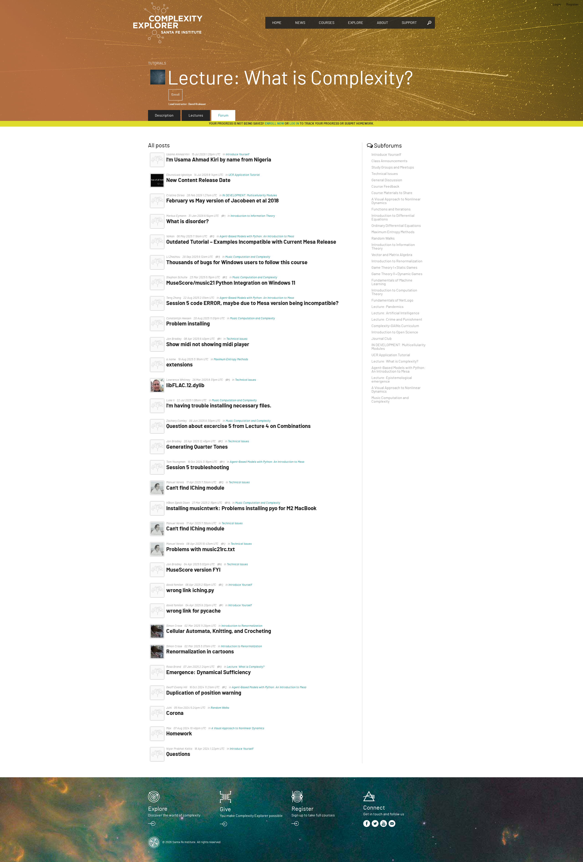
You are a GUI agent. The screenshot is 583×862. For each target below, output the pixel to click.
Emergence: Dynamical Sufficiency (208, 672)
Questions (178, 754)
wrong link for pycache (193, 611)
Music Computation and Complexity (247, 257)
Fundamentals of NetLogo (392, 300)
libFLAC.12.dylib (185, 385)
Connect (374, 808)
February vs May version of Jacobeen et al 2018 (222, 201)
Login (557, 4)
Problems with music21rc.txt (200, 549)
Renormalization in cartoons (200, 652)
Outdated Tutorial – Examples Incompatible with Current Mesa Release (251, 242)
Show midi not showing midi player (207, 344)
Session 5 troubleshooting (197, 467)
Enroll (175, 94)
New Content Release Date (198, 180)
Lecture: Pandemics (387, 307)
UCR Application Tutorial (244, 175)
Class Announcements (389, 161)
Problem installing (188, 324)
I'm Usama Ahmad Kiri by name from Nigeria (218, 160)
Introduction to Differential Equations (392, 217)
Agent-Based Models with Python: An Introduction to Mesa (257, 236)
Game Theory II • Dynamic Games (396, 274)
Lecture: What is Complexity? (245, 666)
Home (276, 23)
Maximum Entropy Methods (231, 359)
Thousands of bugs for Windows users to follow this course (236, 262)
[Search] (429, 23)
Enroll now (274, 123)
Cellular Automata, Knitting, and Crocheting (218, 631)
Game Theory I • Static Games (394, 267)
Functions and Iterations (391, 209)
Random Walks (220, 707)
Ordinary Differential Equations (396, 226)
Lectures (196, 115)
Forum (223, 115)
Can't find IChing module (195, 488)
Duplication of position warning (203, 693)
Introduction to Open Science (394, 332)
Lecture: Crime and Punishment (396, 319)
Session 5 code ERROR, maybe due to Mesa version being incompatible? (252, 303)
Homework (179, 734)
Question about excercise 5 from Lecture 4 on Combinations (238, 426)
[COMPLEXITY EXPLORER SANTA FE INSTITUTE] (197, 22)
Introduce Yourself (237, 154)
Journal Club (381, 338)
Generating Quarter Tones (197, 447)
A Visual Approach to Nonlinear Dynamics (237, 728)
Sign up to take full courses (313, 815)
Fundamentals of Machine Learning (391, 282)
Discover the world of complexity (174, 815)
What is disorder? (187, 221)
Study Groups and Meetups (392, 167)
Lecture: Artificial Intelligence (395, 313)
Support (409, 23)
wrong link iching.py (190, 590)
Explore (355, 23)
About (382, 23)
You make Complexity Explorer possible (251, 816)
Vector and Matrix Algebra (391, 255)
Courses (326, 23)
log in (294, 123)
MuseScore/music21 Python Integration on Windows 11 (230, 283)
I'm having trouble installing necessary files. (218, 406)
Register (572, 4)
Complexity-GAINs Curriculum (395, 326)
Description (164, 115)
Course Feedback (385, 186)
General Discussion (386, 180)
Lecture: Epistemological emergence (391, 379)
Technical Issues (236, 339)
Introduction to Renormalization (241, 625)
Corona (175, 713)
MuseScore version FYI (193, 570)
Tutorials (157, 63)
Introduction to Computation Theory (394, 292)
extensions (179, 365)
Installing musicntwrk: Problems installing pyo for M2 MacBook (241, 508)
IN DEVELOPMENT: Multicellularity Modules (249, 195)
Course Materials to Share (391, 193)
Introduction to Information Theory (252, 216)
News (300, 23)
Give (225, 809)
